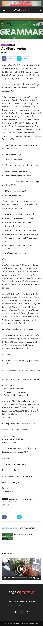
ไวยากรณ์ (6, 504)
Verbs (17, 502)
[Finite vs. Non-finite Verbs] (7, 536)
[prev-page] (3, 544)
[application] (21, 569)
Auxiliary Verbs (14, 499)
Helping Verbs (28, 499)
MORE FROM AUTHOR (27, 528)
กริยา (23, 502)
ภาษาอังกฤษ (31, 502)
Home (3, 41)
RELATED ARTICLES (9, 528)
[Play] (5, 578)
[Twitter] (21, 612)
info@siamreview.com (26, 606)
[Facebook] (15, 612)
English (19, 41)
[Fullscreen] (38, 578)
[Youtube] (27, 612)
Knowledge (11, 41)
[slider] (19, 577)
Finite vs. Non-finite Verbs (23, 534)
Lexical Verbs (8, 502)
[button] (3, 10)
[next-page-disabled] (7, 544)
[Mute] (34, 578)
